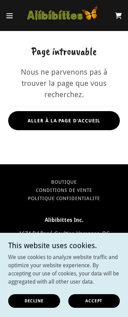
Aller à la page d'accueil (64, 120)
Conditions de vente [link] (64, 190)
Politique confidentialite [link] (64, 198)
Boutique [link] (64, 182)
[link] (64, 15)
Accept (93, 300)
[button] (12, 15)
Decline (34, 300)
